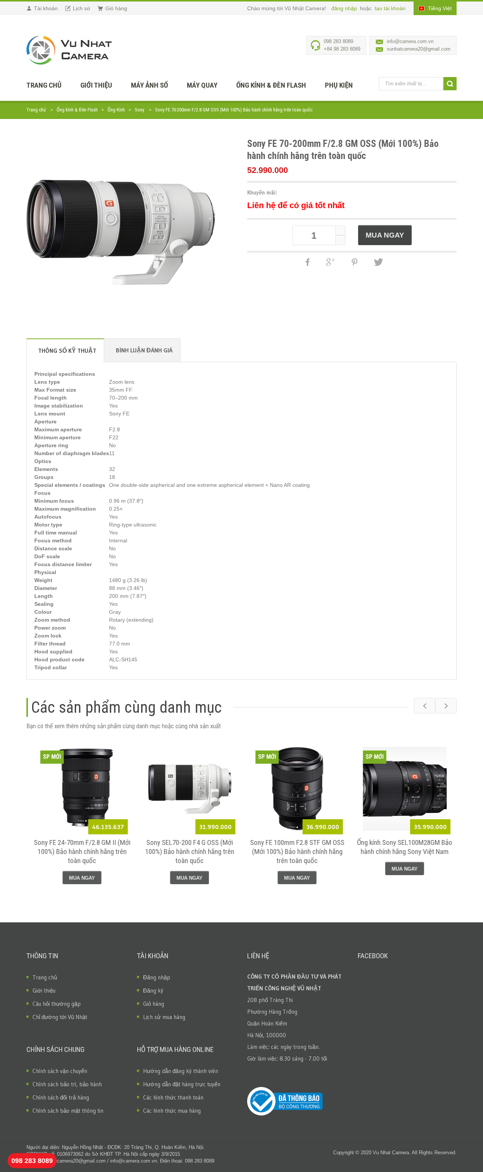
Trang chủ (36, 110)
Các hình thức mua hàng (172, 1110)
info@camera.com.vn (410, 41)
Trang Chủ (44, 85)
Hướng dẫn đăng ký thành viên (180, 1071)
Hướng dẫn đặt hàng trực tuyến (181, 1084)
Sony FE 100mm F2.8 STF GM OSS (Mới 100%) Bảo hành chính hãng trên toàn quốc (295, 851)
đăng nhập (344, 8)
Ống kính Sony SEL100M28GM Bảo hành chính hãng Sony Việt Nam (403, 847)
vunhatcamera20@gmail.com (419, 49)
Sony (139, 110)
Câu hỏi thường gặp (56, 1003)
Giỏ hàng (153, 1003)
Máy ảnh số (149, 85)
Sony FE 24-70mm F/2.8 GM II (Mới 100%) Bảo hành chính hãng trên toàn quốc (80, 851)
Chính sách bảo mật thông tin (67, 1110)
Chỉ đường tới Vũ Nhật (59, 1017)
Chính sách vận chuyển (59, 1071)
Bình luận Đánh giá (144, 350)
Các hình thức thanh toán (173, 1097)
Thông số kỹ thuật (67, 350)
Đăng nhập (156, 977)
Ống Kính (116, 110)
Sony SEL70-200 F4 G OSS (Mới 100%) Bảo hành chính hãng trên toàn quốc (187, 851)
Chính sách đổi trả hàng (60, 1097)
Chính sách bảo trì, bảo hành (67, 1084)
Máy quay (202, 85)
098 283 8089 (32, 1160)
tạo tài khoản (390, 8)
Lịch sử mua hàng (164, 1017)
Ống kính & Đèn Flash (271, 85)
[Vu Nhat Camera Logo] (69, 50)
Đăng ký (153, 990)
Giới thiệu (96, 85)
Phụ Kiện (339, 85)
